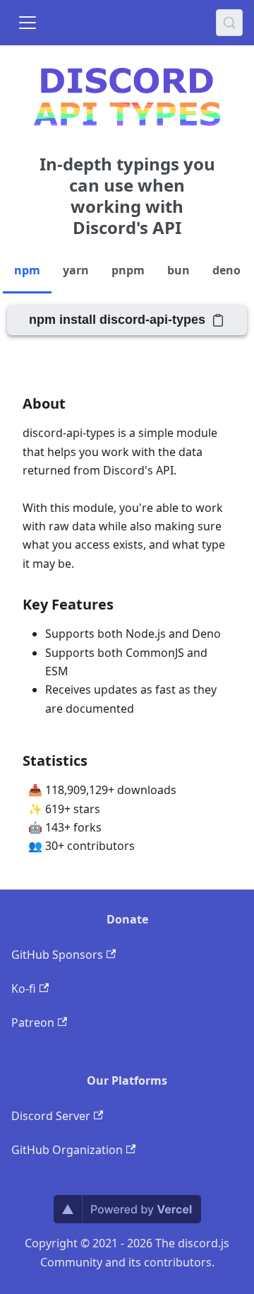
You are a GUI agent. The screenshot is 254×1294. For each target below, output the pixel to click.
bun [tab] (178, 270)
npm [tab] (27, 270)
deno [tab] (226, 270)
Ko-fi (23, 988)
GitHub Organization (67, 1150)
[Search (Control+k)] (229, 22)
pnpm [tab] (128, 270)
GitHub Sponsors (57, 954)
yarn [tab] (76, 270)
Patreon (32, 1022)
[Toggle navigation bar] (27, 22)
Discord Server (50, 1116)
